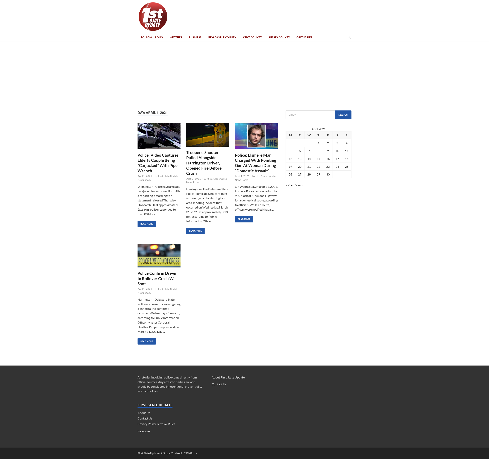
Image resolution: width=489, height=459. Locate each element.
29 (318, 174)
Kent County (252, 37)
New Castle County (222, 37)
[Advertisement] (244, 76)
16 (328, 158)
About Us (144, 413)
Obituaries (304, 37)
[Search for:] (318, 114)
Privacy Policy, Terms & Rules (156, 424)
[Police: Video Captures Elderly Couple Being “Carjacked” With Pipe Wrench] (159, 137)
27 (299, 174)
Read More (145, 223)
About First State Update (228, 377)
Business (195, 37)
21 (309, 166)
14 (309, 158)
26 (290, 174)
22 (318, 166)
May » (299, 185)
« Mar (289, 185)
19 (290, 166)
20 (299, 166)
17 (337, 158)
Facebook (144, 431)
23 (328, 166)
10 (337, 151)
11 (346, 151)
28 (309, 174)
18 (346, 158)
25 (346, 166)
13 (299, 158)
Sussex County (279, 37)
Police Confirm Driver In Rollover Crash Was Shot (157, 278)
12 (290, 158)
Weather (176, 37)
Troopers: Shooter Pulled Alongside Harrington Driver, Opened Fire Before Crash (204, 163)
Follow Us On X (152, 37)
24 (337, 166)
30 (328, 174)
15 (318, 158)
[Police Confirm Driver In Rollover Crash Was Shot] (159, 257)
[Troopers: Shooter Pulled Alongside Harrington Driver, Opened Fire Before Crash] (207, 136)
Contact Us (145, 418)
